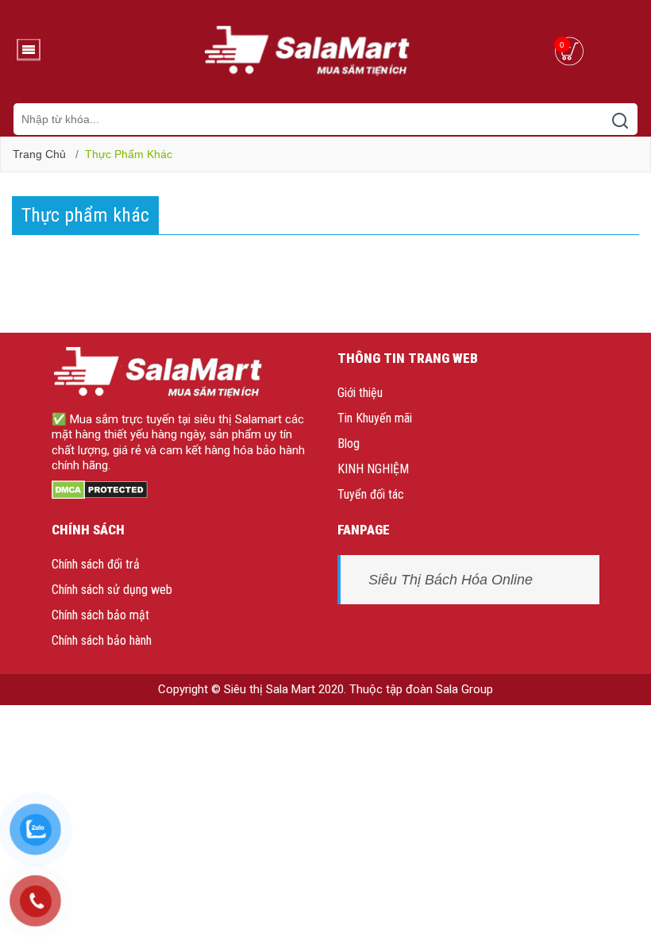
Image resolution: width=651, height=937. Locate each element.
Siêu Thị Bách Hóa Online (450, 580)
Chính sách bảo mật (100, 615)
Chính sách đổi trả (96, 564)
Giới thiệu (360, 392)
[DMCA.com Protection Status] (100, 489)
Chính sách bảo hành (102, 640)
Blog (348, 443)
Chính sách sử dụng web (112, 589)
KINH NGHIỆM (373, 468)
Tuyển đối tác (370, 494)
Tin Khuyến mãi (374, 418)
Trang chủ (39, 154)
